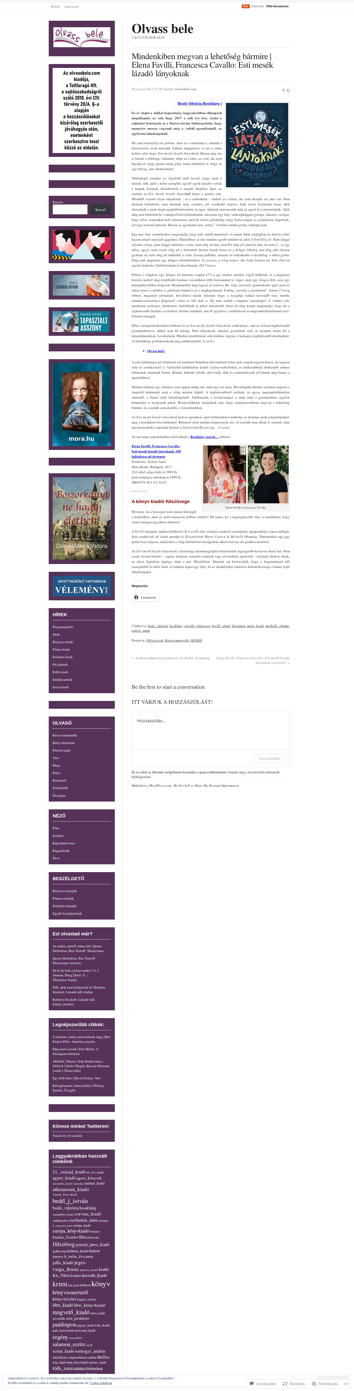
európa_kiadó (82, 1225)
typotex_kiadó (97, 1362)
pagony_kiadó (85, 1325)
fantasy (95, 1231)
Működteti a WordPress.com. (152, 785)
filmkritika (93, 1237)
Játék (56, 634)
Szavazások (61, 687)
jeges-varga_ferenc (70, 1265)
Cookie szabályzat (101, 1383)
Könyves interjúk (65, 890)
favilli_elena (221, 625)
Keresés (58, 202)
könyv (100, 1283)
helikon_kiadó (77, 1250)
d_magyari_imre (63, 1225)
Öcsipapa (59, 795)
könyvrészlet (64, 1299)
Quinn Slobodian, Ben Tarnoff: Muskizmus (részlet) (74, 960)
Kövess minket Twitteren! (81, 1126)
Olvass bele (162, 27)
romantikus (75, 1338)
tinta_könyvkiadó (77, 1362)
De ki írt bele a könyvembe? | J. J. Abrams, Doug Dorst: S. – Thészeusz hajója (76, 975)
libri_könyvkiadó (89, 1305)
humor (94, 1251)
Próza (56, 772)
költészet (85, 1285)
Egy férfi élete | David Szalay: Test (77, 1078)
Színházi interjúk (65, 905)
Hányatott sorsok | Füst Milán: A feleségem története (75, 1051)
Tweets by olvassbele (67, 1135)
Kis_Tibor (61, 1275)
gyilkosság (59, 1251)
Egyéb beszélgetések (67, 913)
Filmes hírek (61, 649)
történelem (94, 1368)
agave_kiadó (64, 1178)
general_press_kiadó (92, 1244)
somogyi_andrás (90, 1351)
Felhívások (60, 672)
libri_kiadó (63, 1305)
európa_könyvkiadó (71, 1231)
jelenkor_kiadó (89, 1270)
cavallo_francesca (197, 625)
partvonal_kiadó (85, 1330)
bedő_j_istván (70, 1200)
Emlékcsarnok (63, 679)
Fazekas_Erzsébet (65, 1237)
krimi (60, 1283)
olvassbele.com (185, 89)
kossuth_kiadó (94, 1275)
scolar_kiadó (63, 1351)
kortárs (75, 1275)
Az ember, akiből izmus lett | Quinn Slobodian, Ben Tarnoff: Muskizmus (78, 948)
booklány (176, 625)
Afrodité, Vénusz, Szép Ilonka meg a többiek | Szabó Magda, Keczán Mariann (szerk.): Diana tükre (81, 1066)
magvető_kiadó (71, 1312)
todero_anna (141, 630)
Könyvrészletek (64, 742)
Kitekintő (59, 780)
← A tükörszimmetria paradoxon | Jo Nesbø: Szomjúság (171, 658)
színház (91, 1357)
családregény (60, 1220)
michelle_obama (277, 625)
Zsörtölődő (60, 787)
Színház (58, 835)
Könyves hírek (63, 641)
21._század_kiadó (69, 1172)
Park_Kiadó (102, 1325)
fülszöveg (64, 1244)
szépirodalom (77, 1357)
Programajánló (63, 626)
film (82, 1237)
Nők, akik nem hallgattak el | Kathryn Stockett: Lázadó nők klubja (79, 989)
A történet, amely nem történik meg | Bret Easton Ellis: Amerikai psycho (81, 1039)
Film (56, 828)
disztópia (104, 1220)
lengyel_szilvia (86, 1299)
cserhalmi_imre (83, 1220)
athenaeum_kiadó (71, 1189)
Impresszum (72, 6)
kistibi (104, 1269)
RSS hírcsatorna (277, 6)
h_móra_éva (74, 1256)
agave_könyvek (89, 1177)
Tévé (56, 858)
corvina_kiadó (88, 1214)
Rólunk (55, 6)
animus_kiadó (94, 1183)
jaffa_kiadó (63, 1262)
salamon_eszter (69, 1344)
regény (60, 1336)
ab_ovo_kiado (95, 1172)
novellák (59, 1318)
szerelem (60, 1357)
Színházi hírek (63, 657)
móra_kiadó (255, 625)
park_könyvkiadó (63, 1330)
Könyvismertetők (177, 640)
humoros (58, 1256)
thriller (103, 1357)
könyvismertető (70, 1292)
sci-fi (89, 1345)
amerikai (78, 1183)
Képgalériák (61, 850)
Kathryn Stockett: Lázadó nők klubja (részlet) (74, 1001)
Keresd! (100, 209)
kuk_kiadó (73, 1285)
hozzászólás (269, 758)
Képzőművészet (64, 843)
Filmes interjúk (63, 898)
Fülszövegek (155, 640)
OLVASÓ (196, 640)
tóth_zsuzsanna (69, 1368)
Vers (56, 757)
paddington (64, 1324)
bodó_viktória (158, 625)
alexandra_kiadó (63, 1183)
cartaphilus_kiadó (63, 1214)
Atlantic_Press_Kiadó (65, 1194)
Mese (56, 765)
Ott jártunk (60, 664)
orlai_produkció (77, 1318)
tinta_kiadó (59, 1362)
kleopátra (238, 625)
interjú (89, 1256)
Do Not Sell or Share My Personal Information (206, 785)
